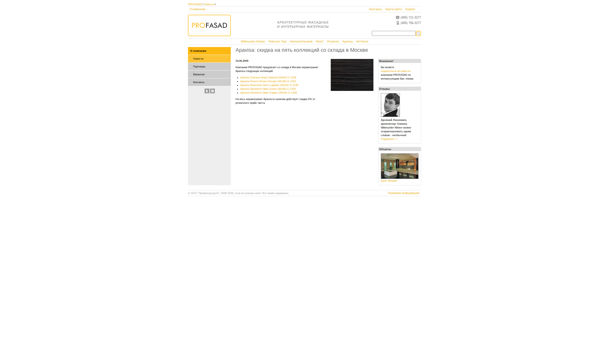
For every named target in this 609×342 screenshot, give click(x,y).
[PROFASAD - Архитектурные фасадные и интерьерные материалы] (209, 35)
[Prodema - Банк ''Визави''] (399, 177)
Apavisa (347, 41)
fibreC (320, 41)
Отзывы (384, 88)
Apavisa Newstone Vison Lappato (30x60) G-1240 (269, 85)
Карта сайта (393, 9)
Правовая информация (403, 193)
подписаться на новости (395, 71)
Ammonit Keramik (301, 41)
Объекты (385, 149)
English (410, 9)
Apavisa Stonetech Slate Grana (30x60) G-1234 (268, 88)
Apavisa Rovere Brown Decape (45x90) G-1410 (268, 81)
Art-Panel (362, 41)
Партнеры (199, 66)
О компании (198, 9)
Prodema (333, 41)
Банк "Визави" (389, 180)
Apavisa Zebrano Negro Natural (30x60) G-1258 (268, 77)
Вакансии (199, 74)
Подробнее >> (389, 139)
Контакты (375, 9)
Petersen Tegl (277, 41)
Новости (209, 4)
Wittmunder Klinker (253, 41)
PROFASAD (195, 4)
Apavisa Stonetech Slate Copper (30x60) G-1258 (268, 92)
